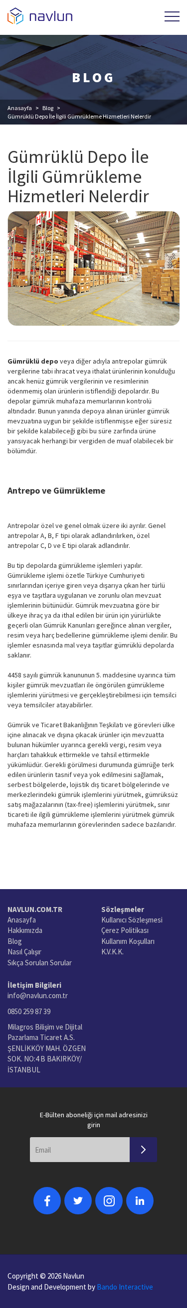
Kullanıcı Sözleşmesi (132, 919)
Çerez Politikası (125, 930)
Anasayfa (19, 108)
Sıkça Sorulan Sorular (39, 962)
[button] (172, 16)
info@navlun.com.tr (37, 995)
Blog (47, 108)
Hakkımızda (24, 930)
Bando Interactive (125, 1287)
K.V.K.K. (112, 951)
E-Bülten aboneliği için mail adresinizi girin (94, 1119)
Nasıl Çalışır (24, 951)
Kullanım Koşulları (128, 941)
